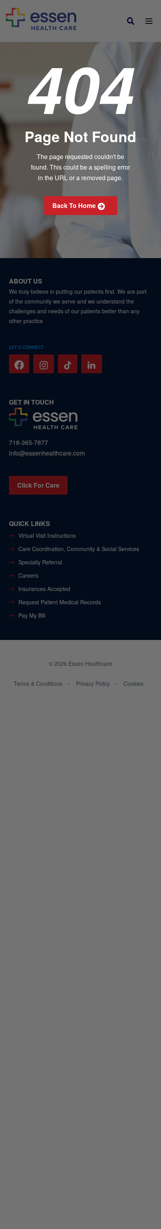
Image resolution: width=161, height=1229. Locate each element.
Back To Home (74, 205)
